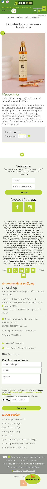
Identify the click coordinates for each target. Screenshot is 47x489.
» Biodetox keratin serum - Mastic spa (22, 240)
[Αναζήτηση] (13, 11)
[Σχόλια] (22, 380)
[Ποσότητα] (22, 136)
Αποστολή (21, 408)
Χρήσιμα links (7, 435)
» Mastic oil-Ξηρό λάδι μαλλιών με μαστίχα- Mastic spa (23, 259)
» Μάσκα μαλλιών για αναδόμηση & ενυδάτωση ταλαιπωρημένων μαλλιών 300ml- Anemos (24, 227)
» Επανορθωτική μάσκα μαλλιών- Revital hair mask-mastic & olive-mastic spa (23, 247)
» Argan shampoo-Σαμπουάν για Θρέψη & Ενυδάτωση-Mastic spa (22, 241)
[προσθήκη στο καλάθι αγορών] (29, 136)
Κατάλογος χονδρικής (11, 431)
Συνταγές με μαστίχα (11, 427)
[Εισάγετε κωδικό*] (20, 400)
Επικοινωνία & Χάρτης (14, 343)
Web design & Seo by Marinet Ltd (23, 477)
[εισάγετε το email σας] (23, 187)
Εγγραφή (23, 192)
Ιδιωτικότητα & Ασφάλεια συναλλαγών (18, 443)
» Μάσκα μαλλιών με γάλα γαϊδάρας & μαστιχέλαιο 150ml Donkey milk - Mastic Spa (22, 224)
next (43, 15)
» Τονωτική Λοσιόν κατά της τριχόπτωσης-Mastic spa (23, 253)
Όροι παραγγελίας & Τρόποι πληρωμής (19, 439)
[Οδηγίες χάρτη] (35, 10)
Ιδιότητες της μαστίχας (12, 423)
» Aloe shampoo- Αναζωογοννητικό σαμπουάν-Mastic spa (27, 249)
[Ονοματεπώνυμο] (22, 365)
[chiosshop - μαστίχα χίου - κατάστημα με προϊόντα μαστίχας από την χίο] (23, 3)
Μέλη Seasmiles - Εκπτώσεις (14, 447)
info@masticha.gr (11, 354)
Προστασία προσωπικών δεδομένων (23, 467)
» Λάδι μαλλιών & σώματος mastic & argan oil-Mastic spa (23, 257)
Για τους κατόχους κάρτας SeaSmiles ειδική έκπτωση (16, 7)
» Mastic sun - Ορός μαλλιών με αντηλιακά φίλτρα (23, 262)
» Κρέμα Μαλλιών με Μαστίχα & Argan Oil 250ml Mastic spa (29, 264)
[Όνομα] (23, 181)
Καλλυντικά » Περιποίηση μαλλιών (24, 17)
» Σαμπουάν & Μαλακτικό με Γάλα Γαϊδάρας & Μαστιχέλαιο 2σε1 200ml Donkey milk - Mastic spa (23, 222)
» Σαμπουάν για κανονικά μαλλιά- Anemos (28, 229)
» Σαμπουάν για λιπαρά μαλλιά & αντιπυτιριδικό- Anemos (24, 230)
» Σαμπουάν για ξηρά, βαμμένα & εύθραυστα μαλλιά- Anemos (23, 231)
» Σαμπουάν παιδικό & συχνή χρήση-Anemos (23, 233)
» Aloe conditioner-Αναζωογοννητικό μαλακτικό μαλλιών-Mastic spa (23, 251)
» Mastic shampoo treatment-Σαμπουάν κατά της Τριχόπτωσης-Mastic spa (22, 255)
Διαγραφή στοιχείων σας (24, 470)
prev (39, 15)
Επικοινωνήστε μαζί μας (18, 283)
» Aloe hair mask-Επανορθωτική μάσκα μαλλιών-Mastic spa (22, 252)
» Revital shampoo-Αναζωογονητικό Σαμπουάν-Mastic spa (24, 245)
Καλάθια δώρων (32, 479)
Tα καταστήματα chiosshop (13, 419)
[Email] (22, 371)
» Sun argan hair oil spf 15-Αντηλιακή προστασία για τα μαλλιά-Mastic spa (24, 261)
